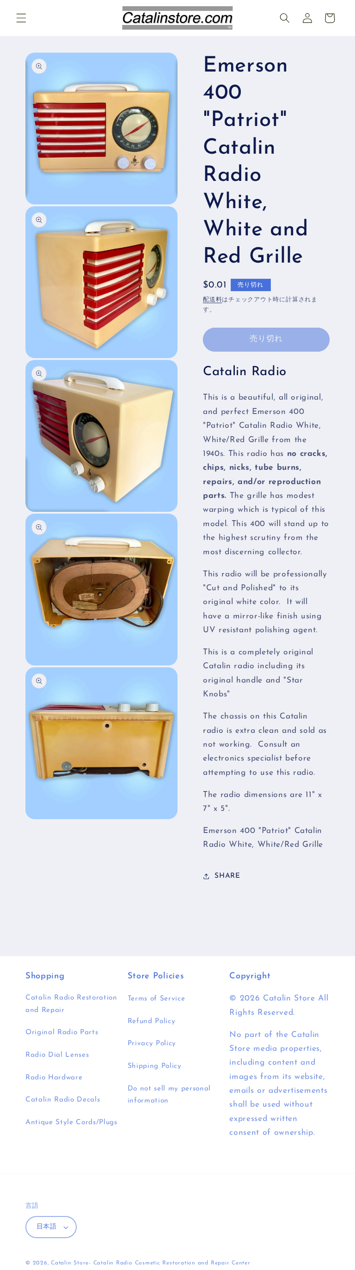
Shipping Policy (155, 1066)
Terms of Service (156, 998)
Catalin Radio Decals (62, 1099)
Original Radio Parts (61, 1032)
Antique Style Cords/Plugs (71, 1122)
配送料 (212, 300)
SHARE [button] (227, 876)
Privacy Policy (152, 1043)
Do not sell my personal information (169, 1095)
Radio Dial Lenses (57, 1055)
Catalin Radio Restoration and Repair (71, 1004)
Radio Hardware (53, 1077)
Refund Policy (152, 1021)
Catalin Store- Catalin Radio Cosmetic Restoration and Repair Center (151, 1263)
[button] (21, 18)
